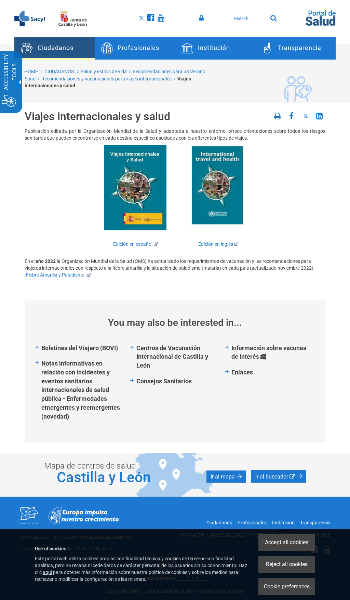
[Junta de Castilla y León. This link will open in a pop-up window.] (72, 18)
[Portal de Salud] (321, 17)
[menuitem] (54, 48)
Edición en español (132, 244)
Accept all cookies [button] (286, 542)
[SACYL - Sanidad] (29, 18)
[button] (226, 477)
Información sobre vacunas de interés (268, 352)
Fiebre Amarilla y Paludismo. (56, 275)
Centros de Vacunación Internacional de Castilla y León (172, 356)
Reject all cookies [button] (287, 564)
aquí (47, 572)
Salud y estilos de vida (104, 71)
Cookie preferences (287, 586)
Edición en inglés (215, 244)
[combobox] (249, 18)
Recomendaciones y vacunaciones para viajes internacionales (106, 78)
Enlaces (242, 372)
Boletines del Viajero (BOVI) (79, 348)
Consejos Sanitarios (164, 381)
